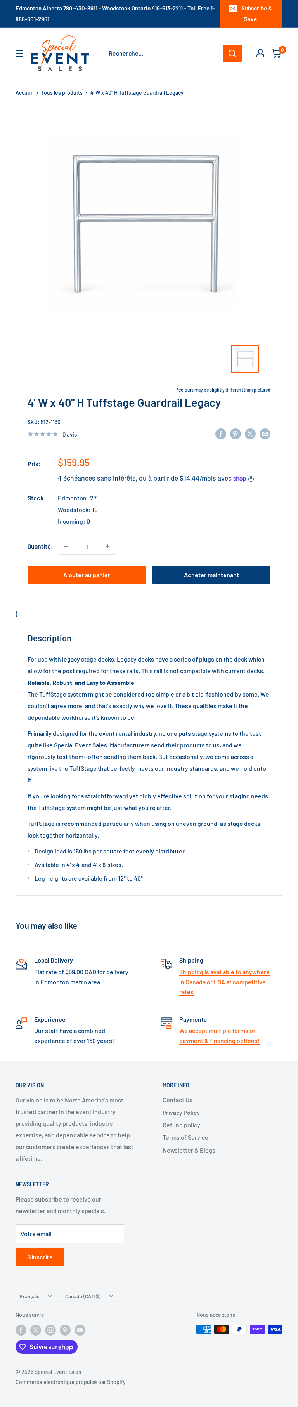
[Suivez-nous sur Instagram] (50, 1330)
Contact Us (177, 1099)
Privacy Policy (181, 1112)
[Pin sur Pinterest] (235, 433)
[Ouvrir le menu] (19, 53)
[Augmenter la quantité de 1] (107, 546)
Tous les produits (62, 92)
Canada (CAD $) (82, 1296)
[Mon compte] (260, 53)
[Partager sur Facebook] (220, 433)
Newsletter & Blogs (189, 1150)
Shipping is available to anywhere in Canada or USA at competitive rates (224, 981)
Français (30, 1296)
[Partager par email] (265, 433)
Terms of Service (185, 1137)
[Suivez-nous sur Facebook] (21, 1330)
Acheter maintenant (211, 574)
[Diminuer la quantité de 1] (66, 546)
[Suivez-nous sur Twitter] (35, 1330)
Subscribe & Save (256, 14)
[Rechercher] (232, 53)
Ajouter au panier (86, 574)
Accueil (24, 92)
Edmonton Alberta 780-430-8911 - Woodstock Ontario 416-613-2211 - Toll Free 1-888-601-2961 (115, 14)
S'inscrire (40, 1257)
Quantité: (40, 546)
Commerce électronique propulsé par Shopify (71, 1382)
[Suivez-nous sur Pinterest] (65, 1330)
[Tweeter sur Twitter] (250, 433)
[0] (276, 53)
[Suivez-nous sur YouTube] (79, 1330)
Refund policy (181, 1124)
